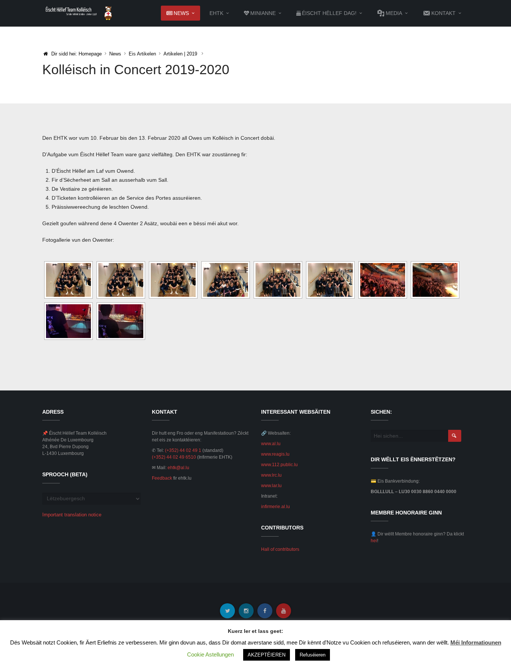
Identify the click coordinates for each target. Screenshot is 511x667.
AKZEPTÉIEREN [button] (266, 655)
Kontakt (443, 13)
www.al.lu (271, 443)
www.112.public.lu (279, 464)
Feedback (162, 478)
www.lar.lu (271, 485)
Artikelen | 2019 (180, 54)
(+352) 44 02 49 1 (183, 450)
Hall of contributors (280, 549)
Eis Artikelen (142, 54)
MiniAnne (263, 13)
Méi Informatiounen (475, 642)
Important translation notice (71, 514)
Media (394, 13)
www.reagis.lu (275, 454)
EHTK (216, 13)
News (181, 13)
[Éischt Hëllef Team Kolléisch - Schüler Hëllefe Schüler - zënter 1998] (79, 13)
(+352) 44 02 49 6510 (174, 457)
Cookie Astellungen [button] (210, 654)
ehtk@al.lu (178, 467)
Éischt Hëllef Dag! (329, 13)
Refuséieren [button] (312, 655)
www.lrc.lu (271, 475)
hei (374, 540)
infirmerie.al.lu (275, 506)
